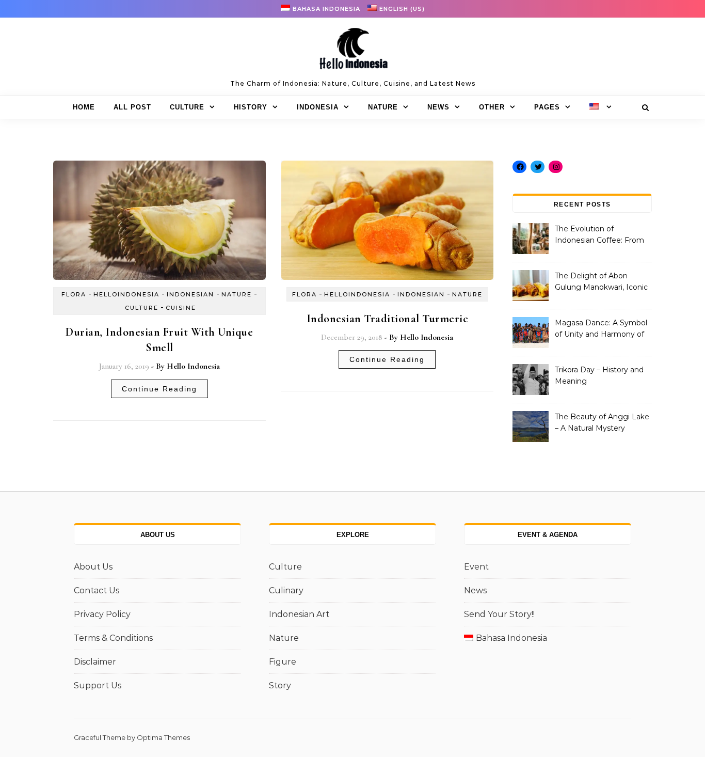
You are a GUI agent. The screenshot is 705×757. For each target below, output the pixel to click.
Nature (383, 107)
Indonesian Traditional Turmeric (388, 318)
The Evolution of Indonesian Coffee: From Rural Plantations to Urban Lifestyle (602, 235)
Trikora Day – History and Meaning (599, 375)
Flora (73, 294)
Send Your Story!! (499, 614)
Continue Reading (159, 389)
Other (492, 107)
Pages (547, 107)
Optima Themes (163, 737)
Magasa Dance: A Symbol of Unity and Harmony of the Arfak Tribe (601, 329)
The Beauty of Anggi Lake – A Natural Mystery (602, 422)
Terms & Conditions (113, 638)
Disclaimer (95, 662)
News (438, 107)
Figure (282, 662)
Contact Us (96, 590)
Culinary (286, 590)
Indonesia (318, 107)
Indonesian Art (299, 614)
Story (280, 685)
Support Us (97, 685)
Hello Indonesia (193, 366)
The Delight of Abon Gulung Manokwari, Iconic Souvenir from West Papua (601, 282)
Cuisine (181, 307)
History (250, 107)
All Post (132, 107)
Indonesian (190, 294)
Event (476, 567)
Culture (187, 107)
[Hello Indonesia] (352, 52)
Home (84, 107)
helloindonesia (126, 294)
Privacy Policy (102, 614)
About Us (93, 567)
